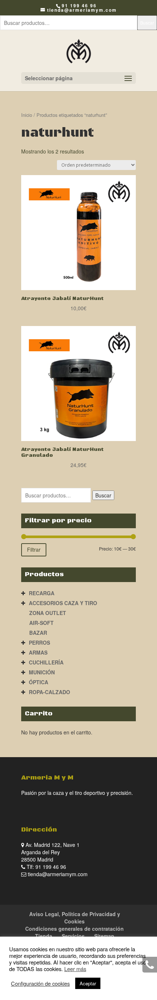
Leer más (75, 969)
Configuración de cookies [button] (40, 983)
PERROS (39, 642)
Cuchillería (46, 662)
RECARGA (41, 593)
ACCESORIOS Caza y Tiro (63, 603)
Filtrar (34, 549)
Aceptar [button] (88, 983)
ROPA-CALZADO (49, 692)
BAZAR (38, 632)
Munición (42, 672)
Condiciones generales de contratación (74, 928)
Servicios (73, 936)
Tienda (43, 936)
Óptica (38, 682)
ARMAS (38, 652)
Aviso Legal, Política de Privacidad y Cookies (74, 917)
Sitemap (104, 936)
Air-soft (41, 622)
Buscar (147, 22)
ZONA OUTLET (47, 612)
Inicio (26, 114)
